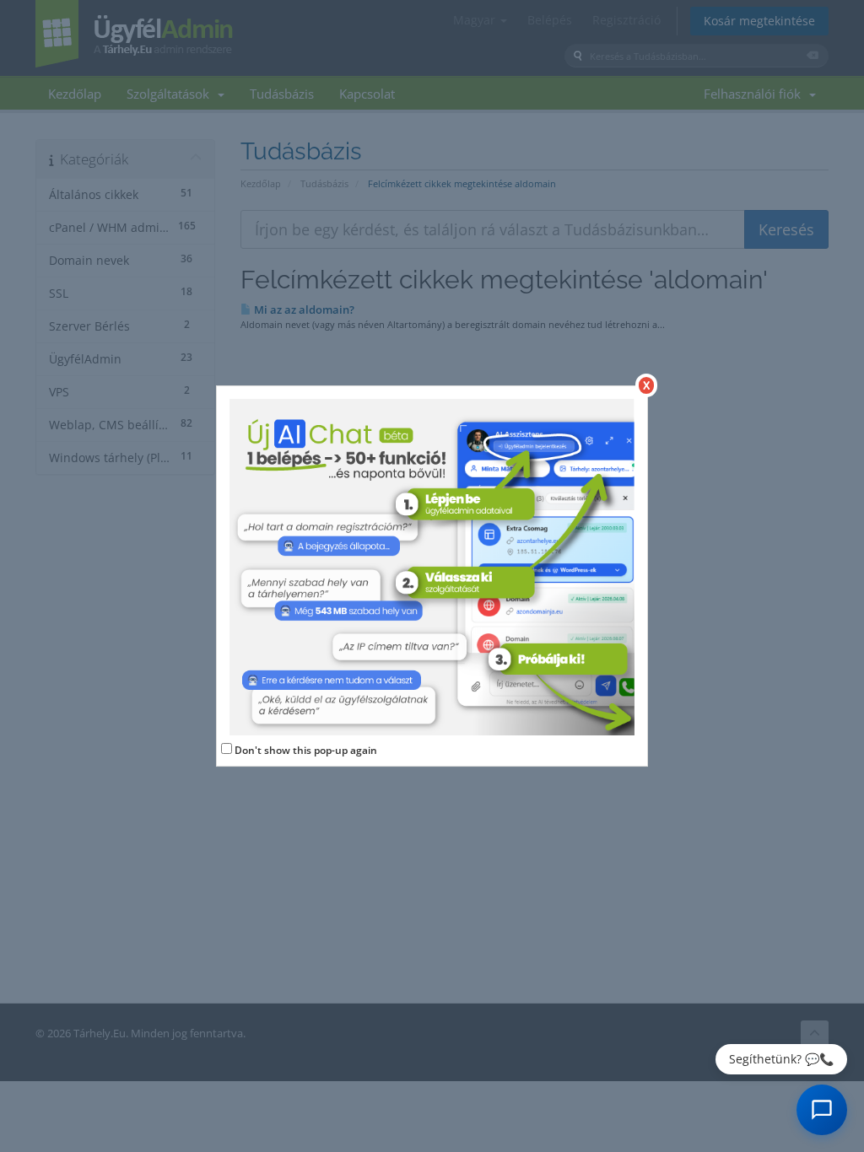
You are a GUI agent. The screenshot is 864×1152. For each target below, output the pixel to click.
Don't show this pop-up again (306, 750)
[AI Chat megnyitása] (821, 1110)
